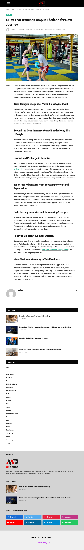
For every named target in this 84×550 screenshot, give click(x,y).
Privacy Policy (47, 538)
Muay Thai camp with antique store (55, 250)
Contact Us (35, 538)
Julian (13, 29)
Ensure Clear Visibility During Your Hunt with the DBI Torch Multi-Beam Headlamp (45, 327)
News (8, 427)
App (7, 368)
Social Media (10, 433)
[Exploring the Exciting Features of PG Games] (12, 341)
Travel (8, 443)
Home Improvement (12, 413)
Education (9, 387)
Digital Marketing (12, 384)
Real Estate (10, 430)
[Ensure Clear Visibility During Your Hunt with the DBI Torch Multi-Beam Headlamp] (12, 330)
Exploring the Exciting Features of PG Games (33, 338)
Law (7, 420)
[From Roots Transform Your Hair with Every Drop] (12, 319)
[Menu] (8, 3)
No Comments (51, 29)
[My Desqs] (42, 3)
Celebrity (9, 381)
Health (9, 15)
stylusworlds (18, 169)
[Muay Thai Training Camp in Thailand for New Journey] (42, 57)
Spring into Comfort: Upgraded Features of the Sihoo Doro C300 (40, 349)
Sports (8, 436)
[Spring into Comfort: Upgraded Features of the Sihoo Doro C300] (12, 352)
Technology (10, 440)
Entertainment (11, 391)
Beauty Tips (10, 374)
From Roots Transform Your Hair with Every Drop (34, 316)
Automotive (10, 371)
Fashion (8, 394)
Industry (9, 417)
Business (9, 377)
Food (7, 404)
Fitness (8, 400)
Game (8, 407)
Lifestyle (9, 423)
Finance (8, 397)
